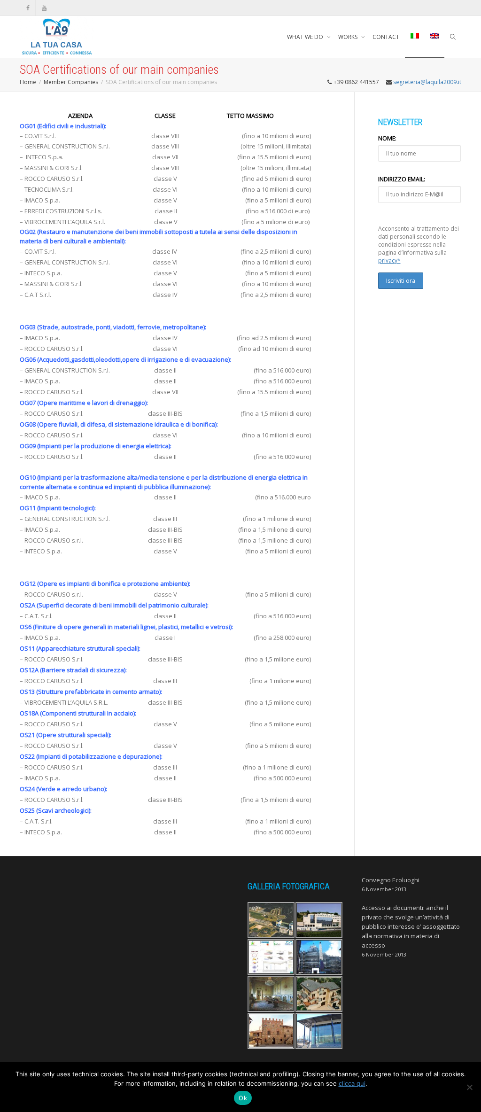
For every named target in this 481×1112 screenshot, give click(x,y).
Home (28, 82)
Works (348, 37)
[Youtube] (44, 8)
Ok (243, 1098)
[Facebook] (28, 8)
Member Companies (71, 82)
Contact (385, 37)
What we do (306, 37)
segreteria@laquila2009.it (427, 82)
